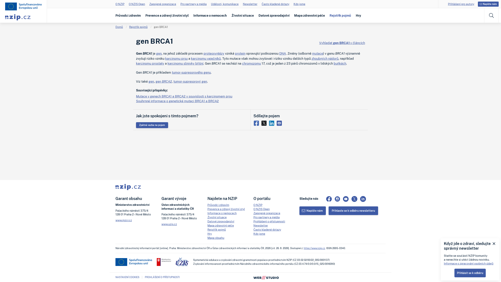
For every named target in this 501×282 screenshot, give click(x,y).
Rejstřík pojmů (340, 15)
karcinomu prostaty (150, 63)
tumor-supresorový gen (190, 81)
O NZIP (119, 4)
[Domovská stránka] (23, 6)
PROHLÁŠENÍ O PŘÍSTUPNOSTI (162, 277)
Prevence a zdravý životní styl (167, 15)
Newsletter (250, 4)
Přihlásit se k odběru (470, 273)
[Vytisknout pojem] (279, 123)
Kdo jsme (299, 4)
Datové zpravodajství (274, 15)
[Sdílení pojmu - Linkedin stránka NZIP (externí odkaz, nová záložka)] (272, 123)
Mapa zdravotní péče (309, 15)
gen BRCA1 (161, 27)
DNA (282, 53)
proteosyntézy (214, 53)
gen (159, 53)
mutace (317, 53)
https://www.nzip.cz (314, 248)
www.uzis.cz (169, 224)
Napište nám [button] (490, 4)
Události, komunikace (225, 4)
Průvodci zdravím (128, 15)
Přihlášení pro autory (461, 4)
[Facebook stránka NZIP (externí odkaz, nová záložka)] (329, 199)
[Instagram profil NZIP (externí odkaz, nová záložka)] (337, 199)
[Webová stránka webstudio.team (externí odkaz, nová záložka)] (266, 277)
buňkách (340, 63)
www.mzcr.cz (123, 220)
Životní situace (243, 15)
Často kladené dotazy (275, 4)
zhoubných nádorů (325, 59)
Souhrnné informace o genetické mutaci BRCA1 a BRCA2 (177, 101)
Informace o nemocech (210, 15)
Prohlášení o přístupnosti (269, 221)
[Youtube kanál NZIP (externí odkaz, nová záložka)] (346, 199)
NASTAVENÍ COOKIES (127, 277)
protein (240, 53)
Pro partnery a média (193, 4)
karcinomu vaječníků (206, 59)
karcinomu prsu (176, 59)
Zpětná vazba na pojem (152, 125)
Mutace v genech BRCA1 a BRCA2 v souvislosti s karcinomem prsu (184, 96)
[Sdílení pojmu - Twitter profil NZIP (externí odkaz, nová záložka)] (265, 123)
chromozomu (251, 63)
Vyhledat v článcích (342, 43)
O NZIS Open (137, 4)
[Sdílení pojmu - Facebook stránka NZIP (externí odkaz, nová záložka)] (257, 123)
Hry (358, 15)
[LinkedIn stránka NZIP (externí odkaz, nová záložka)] (363, 199)
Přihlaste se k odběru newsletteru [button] (353, 210)
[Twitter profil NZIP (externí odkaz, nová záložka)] (354, 199)
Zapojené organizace (162, 4)
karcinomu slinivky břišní (185, 63)
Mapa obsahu (215, 238)
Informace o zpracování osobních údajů (468, 263)
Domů (119, 27)
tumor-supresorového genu (191, 72)
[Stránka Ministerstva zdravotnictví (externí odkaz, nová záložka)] (164, 262)
